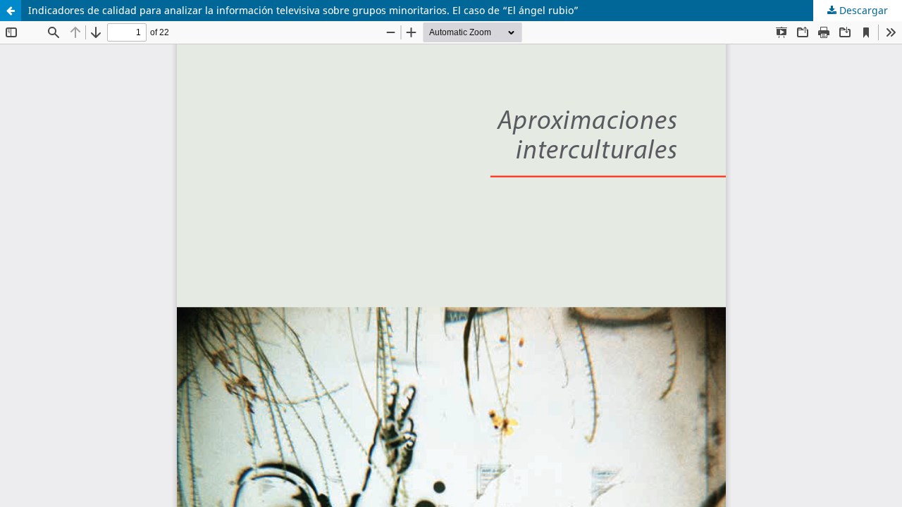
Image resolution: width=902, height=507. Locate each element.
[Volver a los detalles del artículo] (10, 10)
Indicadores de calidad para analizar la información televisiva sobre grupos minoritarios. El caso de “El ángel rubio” (303, 10)
